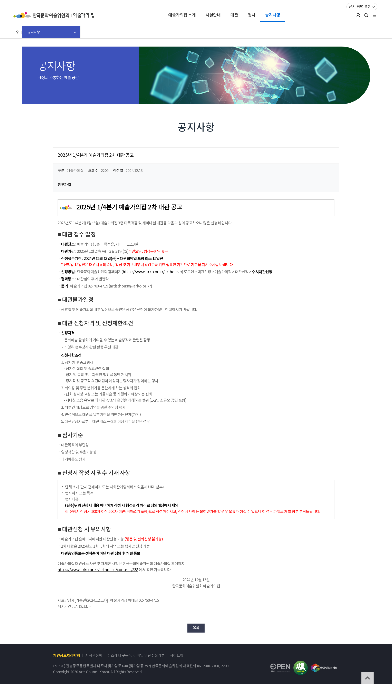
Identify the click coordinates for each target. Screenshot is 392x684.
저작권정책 (93, 656)
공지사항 (272, 15)
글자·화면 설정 (360, 6)
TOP (367, 678)
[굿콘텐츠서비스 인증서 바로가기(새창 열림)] (324, 666)
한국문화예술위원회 (43, 15)
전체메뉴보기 (374, 15)
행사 (251, 15)
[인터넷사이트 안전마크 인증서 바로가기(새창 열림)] (300, 664)
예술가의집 (83, 15)
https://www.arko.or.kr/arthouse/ (152, 272)
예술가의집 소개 (182, 15)
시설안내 (212, 15)
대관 (234, 15)
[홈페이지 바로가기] (17, 32)
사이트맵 (176, 656)
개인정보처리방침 (66, 656)
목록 (196, 628)
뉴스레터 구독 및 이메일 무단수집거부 (136, 656)
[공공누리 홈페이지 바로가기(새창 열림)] (280, 666)
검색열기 (366, 15)
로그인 (358, 15)
